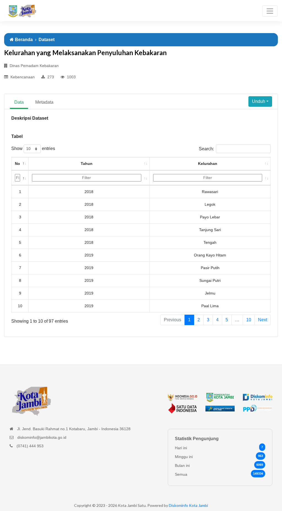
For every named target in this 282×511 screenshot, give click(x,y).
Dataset (47, 39)
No (17, 163)
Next (262, 319)
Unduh (258, 101)
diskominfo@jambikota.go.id (41, 437)
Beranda (23, 39)
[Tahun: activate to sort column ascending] (89, 177)
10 (248, 319)
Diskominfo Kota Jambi (188, 505)
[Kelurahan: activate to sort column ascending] (210, 177)
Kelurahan (207, 163)
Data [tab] (19, 102)
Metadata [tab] (44, 102)
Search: (206, 148)
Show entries (33, 148)
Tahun (87, 163)
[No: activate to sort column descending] (20, 177)
